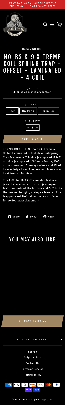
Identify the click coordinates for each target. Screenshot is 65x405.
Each (12, 111)
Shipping (18, 91)
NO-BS (36, 48)
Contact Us (32, 363)
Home (25, 48)
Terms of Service (32, 368)
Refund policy (32, 374)
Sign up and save (32, 339)
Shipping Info (32, 357)
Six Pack (28, 111)
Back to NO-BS (34, 321)
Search (32, 351)
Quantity (33, 104)
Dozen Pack (48, 111)
